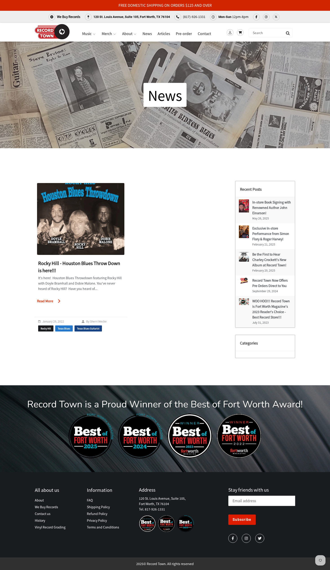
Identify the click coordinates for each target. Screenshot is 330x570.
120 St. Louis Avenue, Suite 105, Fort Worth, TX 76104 (131, 17)
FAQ (90, 500)
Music (87, 33)
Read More (45, 300)
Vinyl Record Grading (50, 527)
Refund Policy (97, 513)
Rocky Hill (46, 328)
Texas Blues (64, 328)
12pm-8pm (233, 16)
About (127, 33)
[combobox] (271, 32)
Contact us (43, 513)
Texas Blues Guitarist (88, 328)
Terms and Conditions (103, 527)
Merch (107, 33)
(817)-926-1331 (193, 16)
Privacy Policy (97, 520)
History (40, 520)
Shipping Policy (98, 507)
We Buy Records (68, 16)
